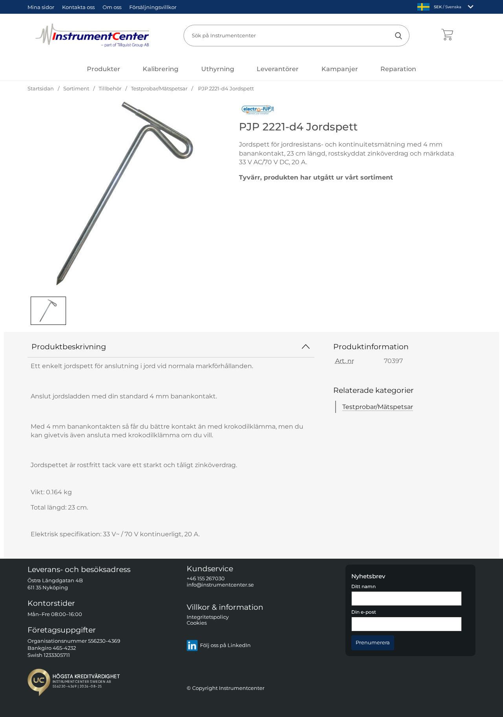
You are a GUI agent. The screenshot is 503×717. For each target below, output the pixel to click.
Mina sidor (41, 7)
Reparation (398, 69)
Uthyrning (217, 69)
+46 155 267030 (206, 579)
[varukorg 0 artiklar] (447, 35)
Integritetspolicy (208, 617)
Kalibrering (160, 69)
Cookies (197, 623)
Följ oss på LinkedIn (225, 646)
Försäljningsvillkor (152, 7)
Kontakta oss (78, 7)
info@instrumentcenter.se (220, 585)
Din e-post (363, 612)
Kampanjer (339, 69)
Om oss (112, 7)
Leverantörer (278, 69)
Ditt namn (363, 586)
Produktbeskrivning (68, 346)
